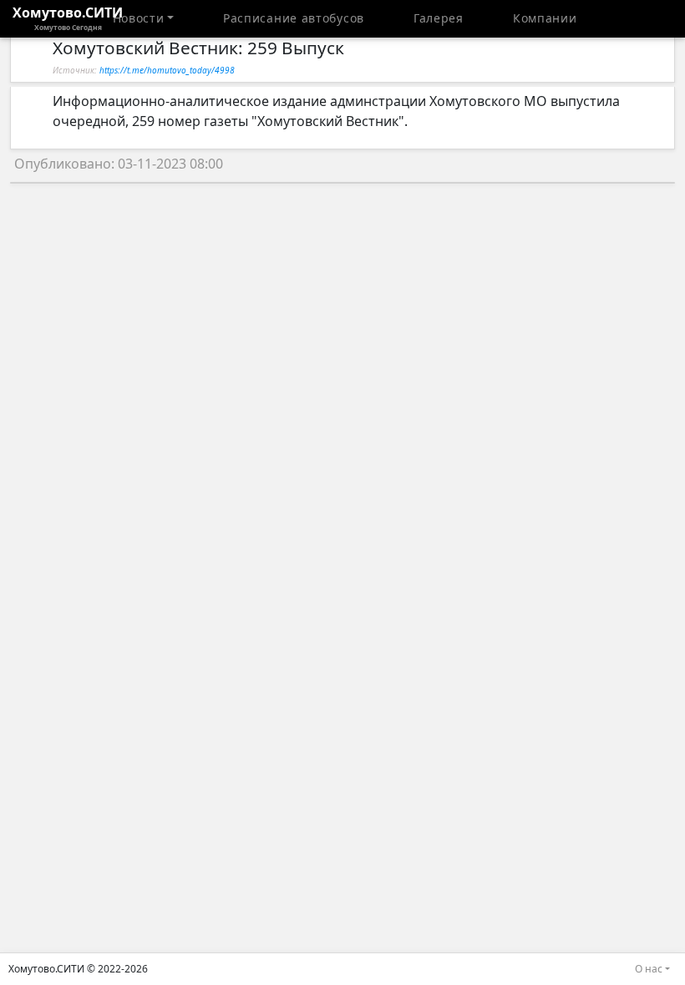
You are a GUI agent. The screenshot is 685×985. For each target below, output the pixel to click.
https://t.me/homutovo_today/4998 (167, 70)
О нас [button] (648, 969)
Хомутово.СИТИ (68, 17)
